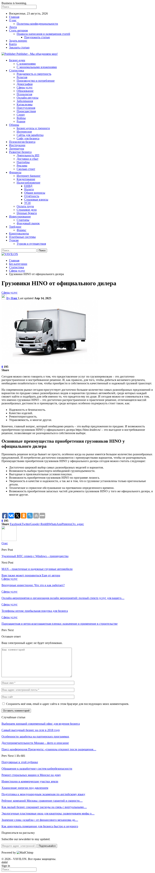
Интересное (24, 131)
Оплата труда (25, 206)
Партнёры (23, 162)
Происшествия (26, 111)
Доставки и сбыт (27, 158)
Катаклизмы (25, 104)
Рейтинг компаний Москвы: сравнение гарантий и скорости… (42, 800)
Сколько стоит (26, 169)
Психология (24, 94)
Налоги (29, 189)
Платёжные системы (22, 236)
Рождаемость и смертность (34, 73)
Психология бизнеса (22, 141)
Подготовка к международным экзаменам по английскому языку (43, 794)
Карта (13, 44)
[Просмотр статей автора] (9, 539)
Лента (13, 27)
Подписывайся (47, 846)
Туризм (14, 240)
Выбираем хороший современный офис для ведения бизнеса (41, 723)
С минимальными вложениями (37, 67)
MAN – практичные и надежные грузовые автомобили (37, 569)
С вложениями (26, 63)
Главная (14, 16)
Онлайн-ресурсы (27, 97)
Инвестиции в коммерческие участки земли (30, 781)
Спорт (21, 114)
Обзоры (14, 124)
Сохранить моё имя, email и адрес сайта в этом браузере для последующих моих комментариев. (67, 703)
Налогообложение (28, 182)
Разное (21, 121)
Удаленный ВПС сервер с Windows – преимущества (35, 556)
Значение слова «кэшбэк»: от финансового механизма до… (40, 819)
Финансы (15, 172)
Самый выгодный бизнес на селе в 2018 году (31, 730)
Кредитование (26, 179)
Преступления (26, 107)
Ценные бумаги (27, 213)
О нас (12, 20)
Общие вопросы (34, 192)
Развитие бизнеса (20, 152)
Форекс (21, 230)
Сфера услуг (25, 87)
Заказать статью (19, 47)
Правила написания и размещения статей (43, 33)
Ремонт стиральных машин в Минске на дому (31, 775)
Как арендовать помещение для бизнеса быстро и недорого (40, 826)
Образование (25, 90)
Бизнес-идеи (17, 60)
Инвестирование (20, 216)
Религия (22, 77)
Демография (25, 84)
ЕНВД (28, 186)
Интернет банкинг (29, 175)
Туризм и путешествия (31, 243)
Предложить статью (37, 37)
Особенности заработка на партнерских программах (35, 736)
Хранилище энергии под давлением (25, 787)
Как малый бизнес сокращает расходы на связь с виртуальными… (44, 807)
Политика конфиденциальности (37, 23)
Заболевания (25, 101)
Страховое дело (27, 209)
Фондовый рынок (28, 223)
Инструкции (17, 145)
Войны (21, 118)
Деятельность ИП (28, 155)
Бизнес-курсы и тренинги (33, 128)
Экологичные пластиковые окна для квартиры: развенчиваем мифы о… (48, 813)
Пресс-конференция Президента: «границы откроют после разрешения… (49, 749)
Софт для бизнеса (28, 138)
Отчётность (31, 196)
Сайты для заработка (30, 135)
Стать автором (18, 30)
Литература (16, 148)
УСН (27, 203)
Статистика (16, 70)
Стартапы (23, 220)
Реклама (22, 165)
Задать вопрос (18, 40)
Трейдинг (15, 226)
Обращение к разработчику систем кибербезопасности (37, 768)
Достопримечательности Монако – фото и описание (35, 743)
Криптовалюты (19, 233)
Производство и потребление (36, 80)
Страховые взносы (36, 199)
